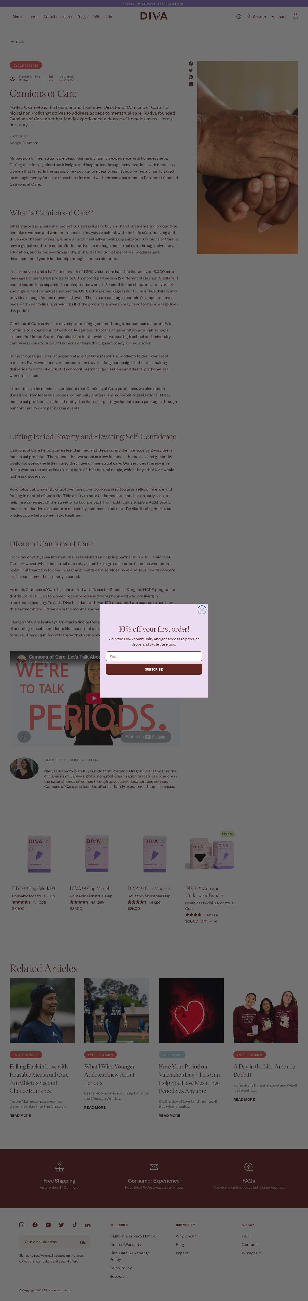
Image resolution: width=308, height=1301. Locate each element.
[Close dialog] (202, 610)
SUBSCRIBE (154, 669)
